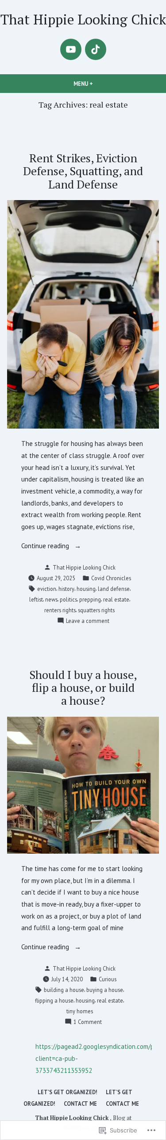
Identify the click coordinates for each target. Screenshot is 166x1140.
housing (86, 588)
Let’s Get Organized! (67, 1092)
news (51, 599)
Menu (98, 83)
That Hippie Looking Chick (83, 19)
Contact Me (80, 1103)
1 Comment (87, 1022)
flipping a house (54, 1000)
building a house (64, 989)
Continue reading (46, 546)
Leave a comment (87, 621)
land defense (114, 588)
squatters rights (96, 610)
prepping (90, 599)
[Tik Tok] (95, 49)
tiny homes (79, 1011)
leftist (36, 599)
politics (68, 599)
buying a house (104, 989)
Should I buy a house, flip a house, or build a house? (83, 687)
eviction (46, 588)
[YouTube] (70, 49)
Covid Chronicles (111, 578)
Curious (107, 979)
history (66, 588)
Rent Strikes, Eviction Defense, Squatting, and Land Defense (83, 170)
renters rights (60, 610)
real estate (116, 599)
